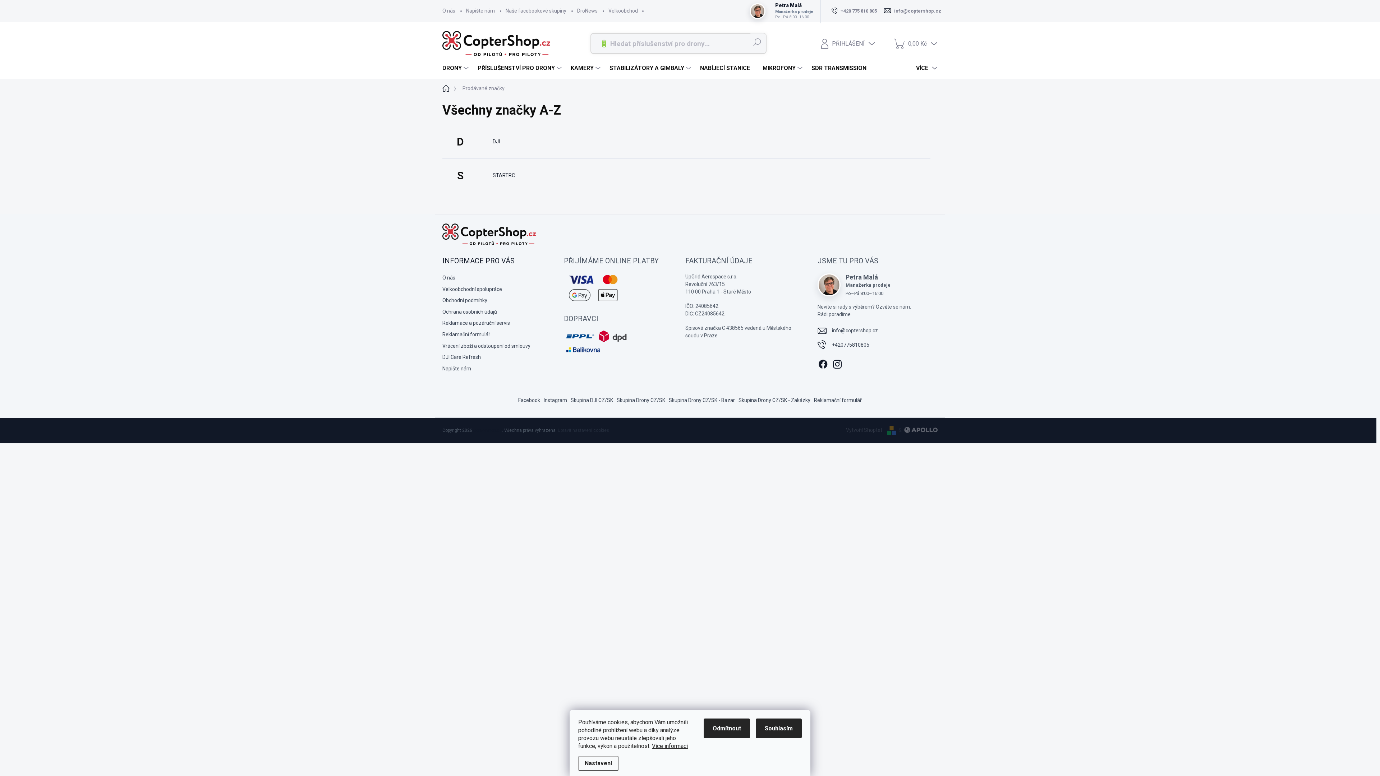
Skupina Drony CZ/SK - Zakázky (774, 400)
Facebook (529, 400)
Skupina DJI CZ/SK (592, 400)
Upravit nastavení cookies (583, 430)
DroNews (587, 11)
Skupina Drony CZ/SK (641, 400)
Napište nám (480, 11)
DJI (496, 141)
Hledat (757, 42)
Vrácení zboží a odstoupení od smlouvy (486, 346)
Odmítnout (727, 728)
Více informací (670, 746)
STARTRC (504, 175)
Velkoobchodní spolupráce (472, 289)
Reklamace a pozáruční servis (476, 323)
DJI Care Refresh (461, 357)
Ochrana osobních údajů (469, 312)
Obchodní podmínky (464, 300)
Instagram (555, 400)
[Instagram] (837, 362)
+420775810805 (850, 345)
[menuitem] (456, 68)
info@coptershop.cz (855, 330)
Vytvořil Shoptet (864, 430)
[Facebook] (823, 362)
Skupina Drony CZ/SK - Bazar (702, 400)
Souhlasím (779, 728)
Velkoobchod (623, 11)
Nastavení (598, 763)
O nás (448, 11)
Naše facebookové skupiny (536, 11)
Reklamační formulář (466, 334)
